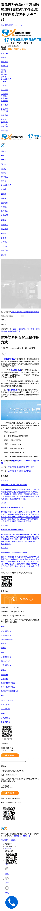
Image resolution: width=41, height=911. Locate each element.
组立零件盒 (5, 709)
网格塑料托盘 (16, 461)
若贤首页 (4, 53)
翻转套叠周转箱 (7, 639)
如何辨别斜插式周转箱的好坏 (19, 471)
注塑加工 (4, 86)
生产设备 (4, 122)
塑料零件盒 (35, 312)
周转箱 (3, 58)
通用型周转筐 (6, 657)
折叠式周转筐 (6, 665)
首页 (15, 329)
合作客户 (4, 96)
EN (20, 25)
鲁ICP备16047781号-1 (22, 836)
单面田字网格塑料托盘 (9, 691)
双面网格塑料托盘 (8, 683)
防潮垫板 (4, 679)
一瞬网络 (13, 840)
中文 (17, 25)
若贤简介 (4, 119)
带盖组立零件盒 (7, 700)
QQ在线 (8, 848)
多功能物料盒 (6, 79)
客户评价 (4, 98)
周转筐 (3, 72)
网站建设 (4, 840)
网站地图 (4, 25)
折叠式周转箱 (6, 635)
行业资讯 (4, 111)
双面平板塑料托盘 (8, 687)
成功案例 (4, 90)
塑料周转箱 (21, 312)
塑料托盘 (4, 62)
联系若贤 (4, 126)
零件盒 (3, 77)
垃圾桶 (3, 81)
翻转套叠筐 (5, 661)
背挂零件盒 (5, 705)
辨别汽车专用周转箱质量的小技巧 (21, 467)
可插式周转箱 (6, 631)
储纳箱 (3, 644)
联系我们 (11, 25)
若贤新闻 (4, 109)
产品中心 (4, 66)
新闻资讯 (4, 105)
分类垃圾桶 (5, 722)
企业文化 (4, 124)
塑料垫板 (4, 675)
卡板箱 (3, 648)
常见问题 (4, 101)
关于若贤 (4, 115)
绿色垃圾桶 (5, 718)
